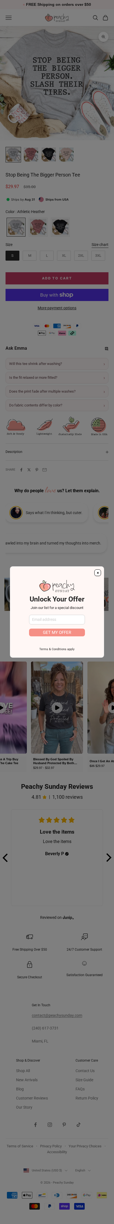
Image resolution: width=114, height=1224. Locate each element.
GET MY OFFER (57, 632)
